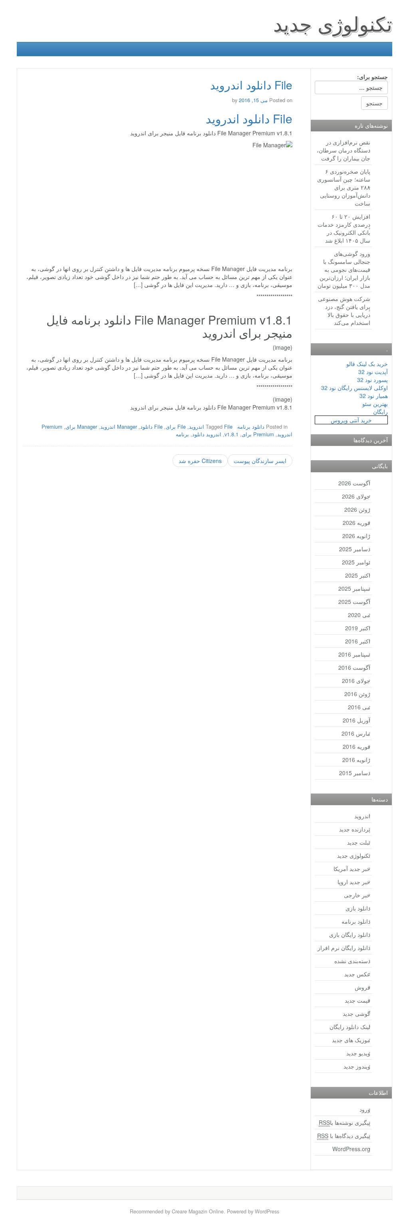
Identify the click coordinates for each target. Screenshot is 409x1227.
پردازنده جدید (354, 829)
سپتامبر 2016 (354, 654)
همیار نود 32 (373, 396)
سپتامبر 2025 (354, 588)
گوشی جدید (356, 1013)
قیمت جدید (357, 1000)
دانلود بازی (357, 908)
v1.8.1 (231, 434)
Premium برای (258, 434)
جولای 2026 (356, 496)
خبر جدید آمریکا (352, 869)
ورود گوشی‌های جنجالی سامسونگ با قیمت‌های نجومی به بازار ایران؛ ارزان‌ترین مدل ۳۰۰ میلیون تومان (344, 269)
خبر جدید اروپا (354, 882)
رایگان (380, 412)
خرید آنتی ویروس (351, 420)
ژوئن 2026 (357, 509)
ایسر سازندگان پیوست (260, 461)
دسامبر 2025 (354, 549)
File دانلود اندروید (249, 118)
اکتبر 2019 (357, 628)
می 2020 (359, 615)
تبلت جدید (358, 842)
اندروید (362, 816)
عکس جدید (357, 974)
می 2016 (359, 707)
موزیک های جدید (351, 1040)
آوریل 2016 (356, 720)
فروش (362, 987)
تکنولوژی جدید (332, 23)
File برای (176, 426)
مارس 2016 (355, 733)
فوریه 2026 (356, 522)
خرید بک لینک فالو (367, 364)
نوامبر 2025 (356, 562)
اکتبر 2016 (357, 641)
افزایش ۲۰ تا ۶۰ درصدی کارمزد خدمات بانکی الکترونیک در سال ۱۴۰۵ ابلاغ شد (344, 228)
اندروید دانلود (206, 434)
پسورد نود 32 (372, 380)
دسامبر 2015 (354, 773)
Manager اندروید (118, 426)
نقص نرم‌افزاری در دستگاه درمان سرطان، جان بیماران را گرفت (343, 150)
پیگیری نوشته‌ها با (344, 1122)
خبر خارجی (357, 895)
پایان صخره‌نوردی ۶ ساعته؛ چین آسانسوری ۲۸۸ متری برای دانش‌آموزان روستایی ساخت (343, 187)
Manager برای (81, 426)
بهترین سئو (375, 404)
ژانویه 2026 (356, 536)
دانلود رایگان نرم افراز (344, 948)
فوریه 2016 (356, 746)
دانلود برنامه (250, 426)
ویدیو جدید (358, 1053)
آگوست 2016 (354, 667)
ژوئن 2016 (357, 694)
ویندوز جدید (356, 1066)
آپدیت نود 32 (373, 372)
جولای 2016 (356, 681)
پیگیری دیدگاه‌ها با (343, 1136)
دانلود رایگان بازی (349, 934)
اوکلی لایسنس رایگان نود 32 (354, 388)
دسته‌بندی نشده (352, 961)
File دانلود (151, 426)
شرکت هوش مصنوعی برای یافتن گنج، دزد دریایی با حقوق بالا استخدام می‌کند (344, 311)
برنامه (182, 434)
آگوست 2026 (354, 483)
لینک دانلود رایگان (350, 1027)
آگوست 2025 (354, 602)
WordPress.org (351, 1149)
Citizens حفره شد (200, 461)
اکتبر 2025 (357, 575)
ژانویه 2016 (356, 760)
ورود (364, 1109)
